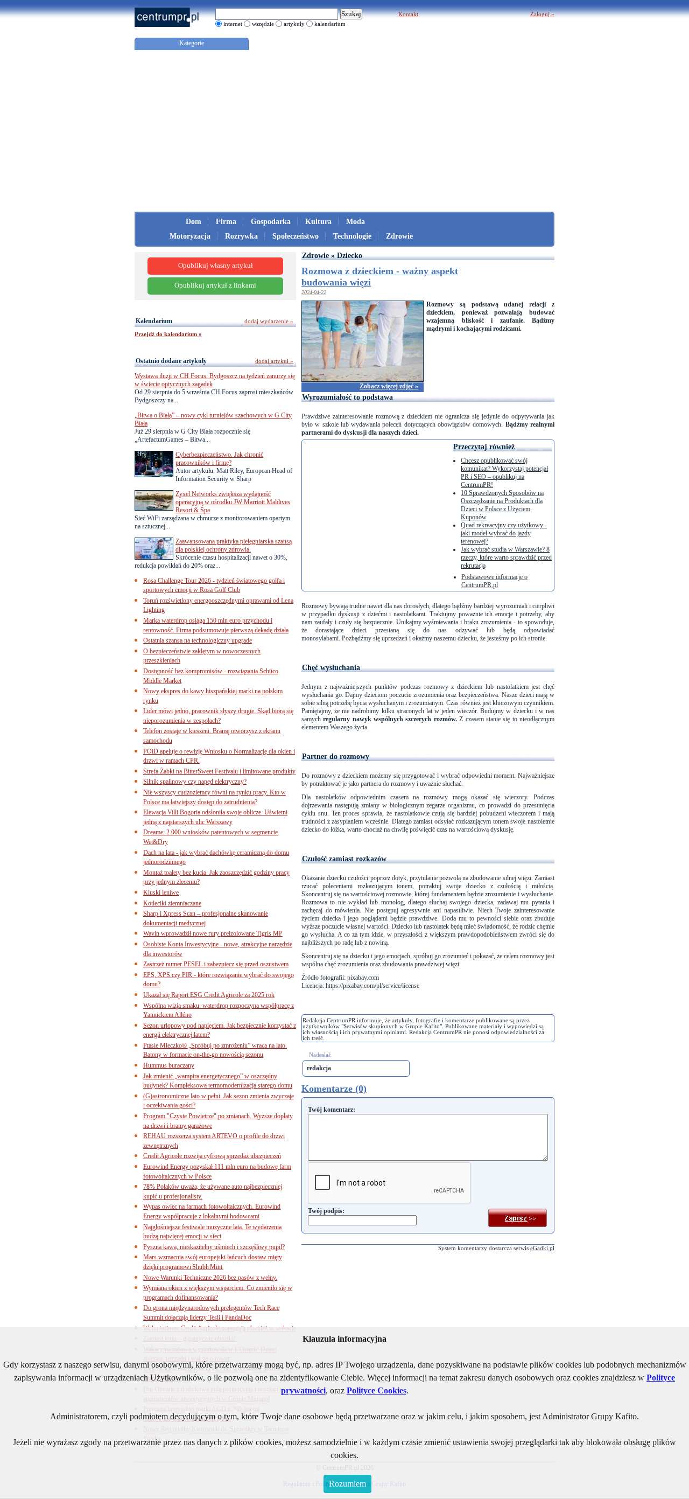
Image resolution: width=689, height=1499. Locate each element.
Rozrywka (241, 236)
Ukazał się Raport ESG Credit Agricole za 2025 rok (209, 995)
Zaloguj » (542, 14)
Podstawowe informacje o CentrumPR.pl (494, 581)
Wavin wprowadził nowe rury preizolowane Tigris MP (213, 933)
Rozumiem (347, 1483)
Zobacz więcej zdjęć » (389, 386)
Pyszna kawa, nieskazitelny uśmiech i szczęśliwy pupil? (214, 1247)
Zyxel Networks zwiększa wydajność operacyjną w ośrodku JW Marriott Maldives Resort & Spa (232, 502)
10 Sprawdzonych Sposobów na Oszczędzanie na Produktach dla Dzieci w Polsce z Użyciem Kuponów (502, 505)
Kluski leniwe (161, 892)
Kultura (318, 222)
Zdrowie (399, 236)
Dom (193, 222)
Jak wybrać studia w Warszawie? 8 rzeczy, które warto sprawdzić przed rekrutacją (506, 557)
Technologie (352, 236)
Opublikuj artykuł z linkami (215, 285)
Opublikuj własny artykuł (215, 265)
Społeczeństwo (295, 236)
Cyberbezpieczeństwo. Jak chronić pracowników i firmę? (219, 458)
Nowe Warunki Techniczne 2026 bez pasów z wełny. (210, 1277)
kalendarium (330, 23)
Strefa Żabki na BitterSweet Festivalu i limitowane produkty (219, 771)
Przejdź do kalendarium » (168, 334)
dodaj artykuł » (274, 361)
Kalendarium (154, 321)
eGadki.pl (542, 1248)
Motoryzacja (190, 236)
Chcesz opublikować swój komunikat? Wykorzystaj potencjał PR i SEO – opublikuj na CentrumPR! (504, 473)
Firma (226, 222)
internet (232, 23)
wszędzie (263, 23)
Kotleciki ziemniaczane (172, 903)
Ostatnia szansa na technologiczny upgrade (197, 640)
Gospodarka (271, 222)
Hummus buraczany (168, 1065)
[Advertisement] (344, 130)
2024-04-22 (313, 292)
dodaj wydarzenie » (268, 321)
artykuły (294, 23)
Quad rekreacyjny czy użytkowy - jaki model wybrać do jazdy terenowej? (504, 533)
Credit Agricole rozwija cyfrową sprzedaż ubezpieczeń (212, 1156)
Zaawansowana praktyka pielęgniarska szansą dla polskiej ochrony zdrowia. (233, 545)
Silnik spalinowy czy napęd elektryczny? (195, 781)
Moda (355, 222)
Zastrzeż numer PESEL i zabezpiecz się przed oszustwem (216, 964)
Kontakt (408, 14)
